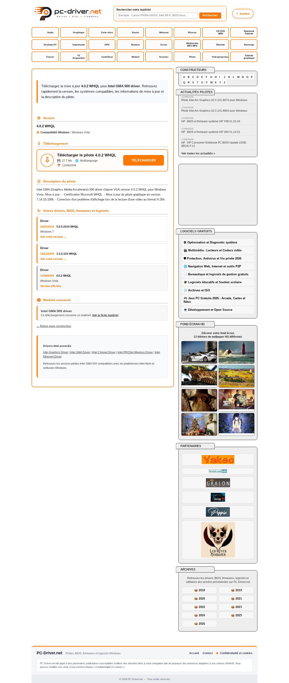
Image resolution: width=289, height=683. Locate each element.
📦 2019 (236, 590)
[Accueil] (68, 13)
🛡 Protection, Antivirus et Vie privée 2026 (212, 258)
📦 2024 (199, 615)
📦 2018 (199, 590)
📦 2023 (236, 607)
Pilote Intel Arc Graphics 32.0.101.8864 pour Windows (214, 110)
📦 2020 (199, 598)
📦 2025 (236, 615)
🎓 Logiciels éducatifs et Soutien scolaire (213, 282)
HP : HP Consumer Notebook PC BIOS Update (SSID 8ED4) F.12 (213, 144)
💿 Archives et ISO (197, 290)
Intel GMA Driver (80, 352)
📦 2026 (199, 623)
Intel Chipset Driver (104, 352)
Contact (208, 653)
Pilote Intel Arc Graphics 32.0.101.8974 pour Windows (214, 100)
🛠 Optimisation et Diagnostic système (210, 242)
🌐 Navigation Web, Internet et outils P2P (212, 266)
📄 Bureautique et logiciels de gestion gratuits (216, 274)
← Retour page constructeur (54, 326)
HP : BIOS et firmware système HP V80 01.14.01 (210, 132)
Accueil (194, 653)
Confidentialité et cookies (236, 653)
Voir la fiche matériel (105, 315)
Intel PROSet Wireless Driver (135, 352)
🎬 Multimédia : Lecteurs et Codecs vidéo (213, 250)
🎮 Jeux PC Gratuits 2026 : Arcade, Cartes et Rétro (214, 300)
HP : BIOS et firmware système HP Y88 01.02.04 (210, 121)
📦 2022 (199, 607)
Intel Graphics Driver (55, 352)
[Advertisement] (218, 194)
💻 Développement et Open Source (208, 309)
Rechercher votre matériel (134, 9)
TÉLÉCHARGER (143, 160)
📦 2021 (236, 598)
